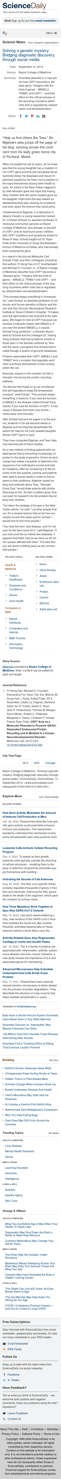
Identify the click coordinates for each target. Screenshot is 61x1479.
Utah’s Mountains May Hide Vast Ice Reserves (26, 1097)
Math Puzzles (17, 638)
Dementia (11, 1173)
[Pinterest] (32, 116)
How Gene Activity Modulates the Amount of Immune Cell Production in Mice (29, 815)
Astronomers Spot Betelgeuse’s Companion (31, 1109)
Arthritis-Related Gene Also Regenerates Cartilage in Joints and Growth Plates (29, 940)
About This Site (9, 1429)
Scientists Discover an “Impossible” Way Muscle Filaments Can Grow (27, 1027)
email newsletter (45, 20)
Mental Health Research (19, 1151)
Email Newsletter (18, 1343)
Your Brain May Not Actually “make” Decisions (26, 1256)
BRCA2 (44, 603)
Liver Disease (13, 1146)
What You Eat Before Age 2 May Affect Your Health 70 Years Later (31, 1225)
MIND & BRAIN (10, 1162)
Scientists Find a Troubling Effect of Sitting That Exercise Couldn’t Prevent (28, 1045)
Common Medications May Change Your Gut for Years (29, 1242)
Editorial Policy (31, 1434)
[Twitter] (26, 116)
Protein (44, 592)
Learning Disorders (16, 1168)
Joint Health (16, 601)
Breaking (8, 1060)
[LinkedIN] (38, 116)
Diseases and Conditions (17, 587)
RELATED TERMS (44, 556)
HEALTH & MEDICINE (13, 1140)
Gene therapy (48, 570)
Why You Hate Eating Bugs (21, 1115)
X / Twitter (13, 1380)
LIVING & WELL (10, 1184)
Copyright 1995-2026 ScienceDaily (27, 1439)
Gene (43, 564)
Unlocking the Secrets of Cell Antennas (28, 879)
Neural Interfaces (15, 620)
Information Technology (16, 646)
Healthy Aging (13, 1195)
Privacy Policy (10, 1434)
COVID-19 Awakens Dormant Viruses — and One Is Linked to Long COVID (29, 1307)
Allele (43, 576)
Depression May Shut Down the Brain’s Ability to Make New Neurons (28, 1233)
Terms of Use (51, 1434)
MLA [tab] (25, 763)
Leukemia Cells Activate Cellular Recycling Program (30, 850)
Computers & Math (13, 610)
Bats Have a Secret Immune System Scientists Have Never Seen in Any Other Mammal (30, 1017)
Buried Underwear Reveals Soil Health (28, 1090)
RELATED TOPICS (14, 556)
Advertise (52, 1429)
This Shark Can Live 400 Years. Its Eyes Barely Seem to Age (29, 1290)
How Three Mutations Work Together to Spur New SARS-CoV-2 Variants (28, 908)
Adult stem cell (48, 609)
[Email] (44, 116)
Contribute (37, 1429)
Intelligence (12, 1179)
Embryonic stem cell (49, 584)
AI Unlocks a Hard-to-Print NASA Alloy (28, 1104)
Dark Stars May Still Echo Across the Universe (27, 1122)
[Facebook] (21, 116)
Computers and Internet (18, 630)
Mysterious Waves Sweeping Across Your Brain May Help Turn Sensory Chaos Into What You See (30, 1266)
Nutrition (10, 1190)
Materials (8, 667)
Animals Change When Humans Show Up (30, 1084)
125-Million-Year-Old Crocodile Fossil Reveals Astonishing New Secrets (30, 1036)
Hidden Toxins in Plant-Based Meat (26, 1079)
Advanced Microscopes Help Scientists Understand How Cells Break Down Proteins (28, 973)
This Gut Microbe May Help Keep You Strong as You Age (27, 1298)
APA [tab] (36, 763)
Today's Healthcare (15, 577)
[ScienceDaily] (25, 6)
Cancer (44, 597)
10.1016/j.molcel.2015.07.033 (24, 745)
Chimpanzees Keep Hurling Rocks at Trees (31, 1073)
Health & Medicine (10, 567)
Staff (25, 1429)
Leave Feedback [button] (18, 1413)
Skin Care (11, 1201)
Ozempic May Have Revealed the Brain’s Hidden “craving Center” (30, 1276)
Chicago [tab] (50, 763)
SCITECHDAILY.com (26, 1006)
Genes (13, 595)
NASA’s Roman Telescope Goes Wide (28, 1068)
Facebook (13, 1374)
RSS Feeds (15, 1349)
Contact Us (14, 1419)
